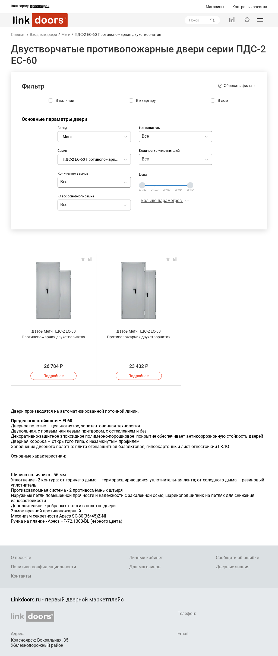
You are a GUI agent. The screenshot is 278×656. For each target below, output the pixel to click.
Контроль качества (249, 7)
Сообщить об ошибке (237, 557)
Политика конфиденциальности (43, 566)
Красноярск (39, 6)
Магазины (215, 7)
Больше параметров (162, 200)
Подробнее (53, 376)
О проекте (21, 557)
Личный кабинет (146, 557)
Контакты (21, 576)
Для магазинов (144, 566)
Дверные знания (232, 566)
